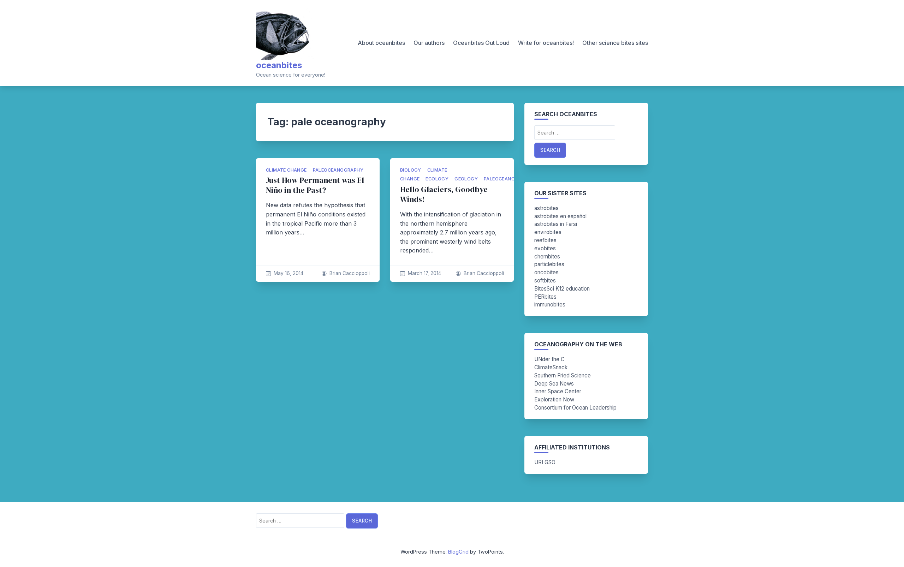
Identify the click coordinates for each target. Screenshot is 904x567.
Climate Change (286, 170)
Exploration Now (554, 399)
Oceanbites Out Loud (481, 42)
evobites (545, 248)
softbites (545, 280)
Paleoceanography (338, 170)
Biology (410, 170)
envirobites (547, 232)
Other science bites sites (615, 42)
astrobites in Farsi (555, 224)
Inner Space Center (557, 391)
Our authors (429, 42)
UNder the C (549, 359)
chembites (547, 256)
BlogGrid (458, 552)
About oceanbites (381, 42)
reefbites (545, 240)
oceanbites (279, 65)
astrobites (546, 208)
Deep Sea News (554, 383)
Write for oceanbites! (546, 42)
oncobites (546, 272)
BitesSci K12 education (562, 288)
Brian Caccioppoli (349, 273)
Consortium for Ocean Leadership (575, 407)
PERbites (545, 296)
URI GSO (544, 462)
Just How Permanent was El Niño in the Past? (315, 185)
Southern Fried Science (562, 375)
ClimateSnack (550, 367)
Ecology (437, 178)
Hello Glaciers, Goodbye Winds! (444, 194)
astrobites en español (560, 216)
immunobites (549, 304)
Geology (466, 178)
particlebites (549, 264)
